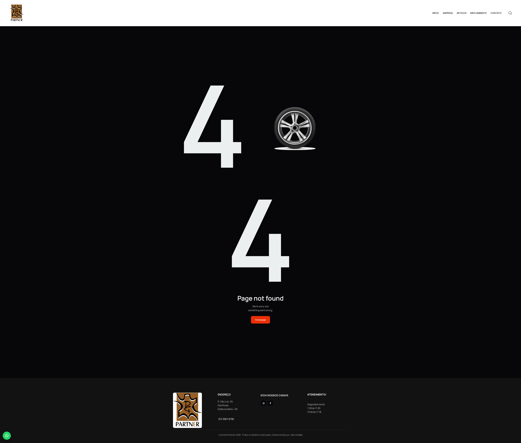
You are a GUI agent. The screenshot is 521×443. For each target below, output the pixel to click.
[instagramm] (263, 403)
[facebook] (270, 403)
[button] (7, 436)
